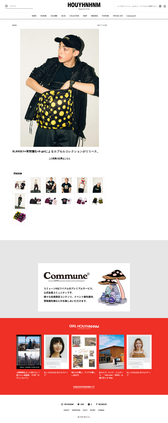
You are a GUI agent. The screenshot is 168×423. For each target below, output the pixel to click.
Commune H (131, 16)
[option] (28, 357)
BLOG (63, 16)
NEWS (34, 16)
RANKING (94, 16)
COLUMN (54, 16)
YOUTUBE (105, 16)
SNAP (85, 16)
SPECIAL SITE (118, 16)
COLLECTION (74, 16)
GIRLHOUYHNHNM (84, 387)
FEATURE (43, 16)
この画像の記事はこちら (59, 158)
